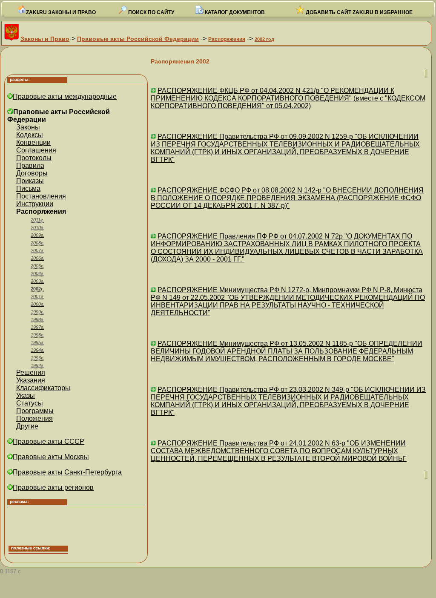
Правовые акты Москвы (51, 456)
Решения (30, 372)
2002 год (264, 39)
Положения (34, 418)
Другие (27, 426)
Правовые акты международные (65, 96)
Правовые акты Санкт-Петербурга (67, 472)
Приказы (30, 180)
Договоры (32, 173)
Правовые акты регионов (53, 487)
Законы (28, 127)
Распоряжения (226, 39)
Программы (35, 410)
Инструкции (34, 203)
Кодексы (29, 134)
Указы (25, 395)
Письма (28, 188)
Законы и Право (44, 38)
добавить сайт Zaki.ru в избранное (358, 12)
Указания (30, 380)
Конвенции (33, 142)
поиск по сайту (150, 12)
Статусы (29, 403)
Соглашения (36, 150)
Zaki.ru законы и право (61, 12)
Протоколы (34, 157)
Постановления (41, 196)
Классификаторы (43, 387)
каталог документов (234, 12)
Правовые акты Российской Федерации (138, 38)
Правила (30, 165)
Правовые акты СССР (48, 441)
